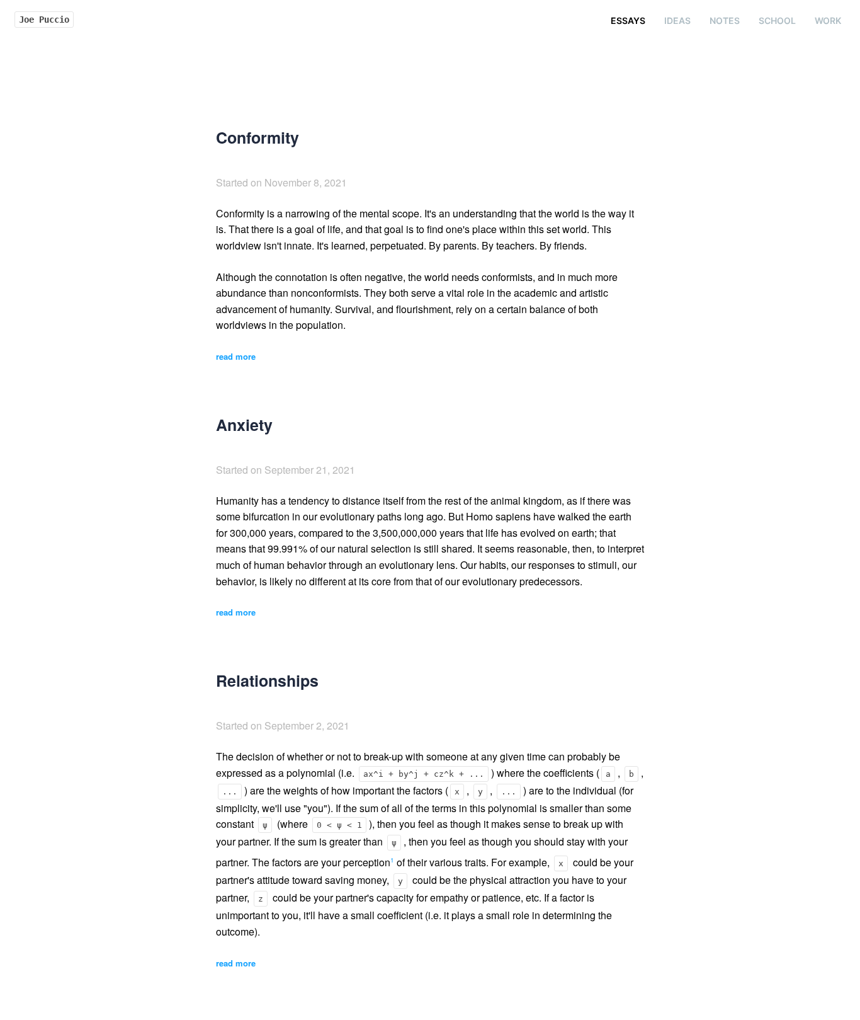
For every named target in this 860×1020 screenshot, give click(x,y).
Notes (725, 20)
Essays (628, 20)
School (777, 20)
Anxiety (244, 424)
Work (828, 20)
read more (236, 356)
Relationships (267, 680)
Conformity (257, 137)
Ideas (677, 20)
